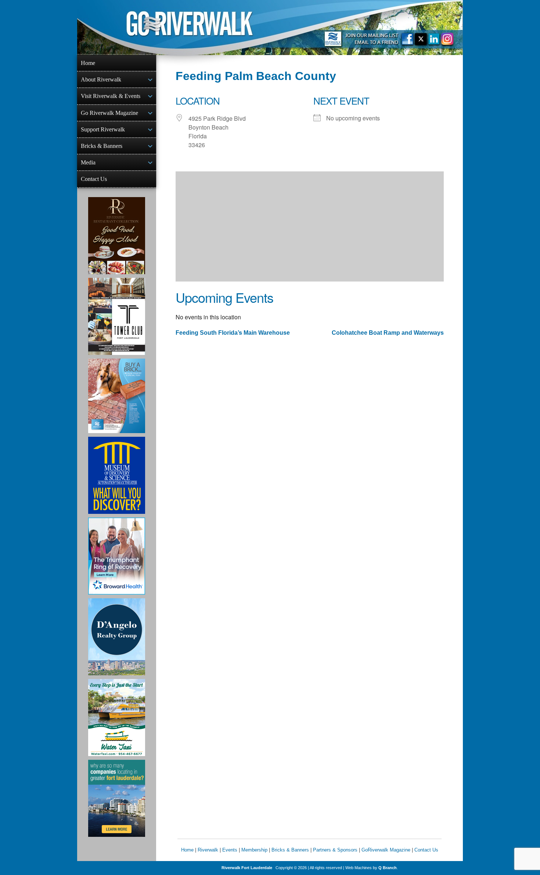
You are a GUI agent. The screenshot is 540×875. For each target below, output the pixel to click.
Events (229, 850)
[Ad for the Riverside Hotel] (116, 235)
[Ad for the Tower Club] (116, 316)
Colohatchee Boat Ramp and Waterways (388, 333)
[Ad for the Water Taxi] (116, 717)
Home (88, 63)
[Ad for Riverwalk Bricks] (116, 396)
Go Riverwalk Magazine (109, 113)
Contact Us (94, 179)
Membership (254, 850)
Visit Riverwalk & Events (110, 96)
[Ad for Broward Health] (116, 556)
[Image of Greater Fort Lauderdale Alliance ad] (116, 798)
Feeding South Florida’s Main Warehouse (233, 333)
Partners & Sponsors (335, 850)
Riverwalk (208, 850)
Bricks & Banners (101, 146)
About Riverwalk (101, 79)
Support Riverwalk (103, 129)
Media (88, 162)
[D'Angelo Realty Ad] (116, 636)
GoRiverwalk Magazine (385, 850)
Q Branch (387, 867)
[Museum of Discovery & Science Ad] (116, 475)
